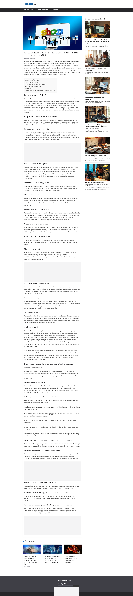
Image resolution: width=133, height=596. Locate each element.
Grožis (33, 10)
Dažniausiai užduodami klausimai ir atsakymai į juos (40, 90)
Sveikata (26, 10)
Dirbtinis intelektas (43, 10)
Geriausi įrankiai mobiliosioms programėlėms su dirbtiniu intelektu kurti (30, 560)
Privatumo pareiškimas (64, 580)
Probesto (27, 58)
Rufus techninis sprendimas (33, 86)
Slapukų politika (62, 584)
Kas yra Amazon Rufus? (32, 82)
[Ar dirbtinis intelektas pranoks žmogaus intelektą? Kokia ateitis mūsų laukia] (52, 545)
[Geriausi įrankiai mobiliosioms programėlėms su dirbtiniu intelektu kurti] (32, 545)
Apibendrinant (29, 88)
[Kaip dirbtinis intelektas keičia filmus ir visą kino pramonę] (73, 545)
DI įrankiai (55, 10)
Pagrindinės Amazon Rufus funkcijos (35, 84)
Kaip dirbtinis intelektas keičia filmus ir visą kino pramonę (71, 559)
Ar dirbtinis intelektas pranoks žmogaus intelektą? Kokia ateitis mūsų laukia (52, 559)
